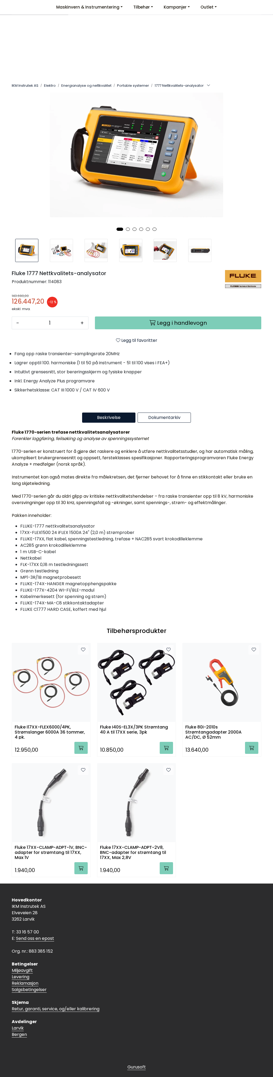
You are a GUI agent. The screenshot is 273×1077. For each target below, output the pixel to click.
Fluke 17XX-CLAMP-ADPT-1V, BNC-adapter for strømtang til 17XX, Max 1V (51, 852)
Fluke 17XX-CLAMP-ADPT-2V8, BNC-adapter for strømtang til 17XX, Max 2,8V (133, 852)
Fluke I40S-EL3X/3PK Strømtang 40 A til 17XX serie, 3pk (134, 729)
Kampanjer (175, 7)
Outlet (207, 7)
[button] (120, 229)
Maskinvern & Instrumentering (87, 7)
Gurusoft (136, 1067)
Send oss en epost (35, 938)
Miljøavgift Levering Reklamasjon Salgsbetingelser (29, 980)
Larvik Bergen (19, 1031)
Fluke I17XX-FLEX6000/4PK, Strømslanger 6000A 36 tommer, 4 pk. (50, 731)
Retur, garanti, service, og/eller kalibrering (55, 1009)
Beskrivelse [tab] (109, 417)
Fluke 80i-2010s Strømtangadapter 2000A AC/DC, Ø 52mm (213, 731)
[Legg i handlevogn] (81, 748)
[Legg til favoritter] (83, 650)
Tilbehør (141, 7)
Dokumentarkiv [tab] (164, 417)
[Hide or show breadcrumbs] (208, 85)
